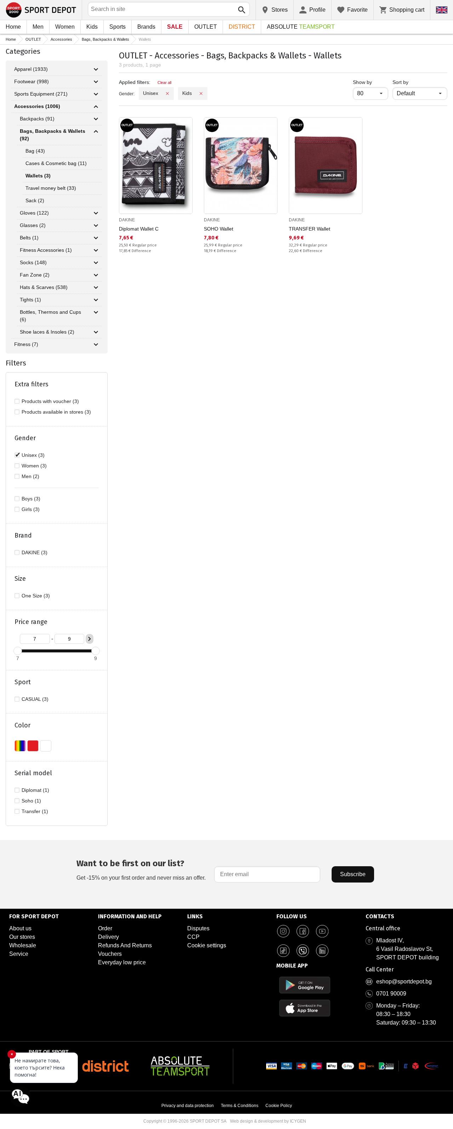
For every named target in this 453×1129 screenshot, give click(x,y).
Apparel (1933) (31, 69)
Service (18, 954)
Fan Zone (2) (35, 275)
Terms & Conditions (239, 1105)
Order (105, 928)
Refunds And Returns (125, 945)
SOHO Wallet (218, 229)
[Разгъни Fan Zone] (96, 275)
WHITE (45, 745)
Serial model (33, 773)
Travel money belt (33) (50, 188)
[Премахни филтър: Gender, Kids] (201, 93)
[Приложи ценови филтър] (89, 639)
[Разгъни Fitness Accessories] (96, 250)
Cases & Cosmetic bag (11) (56, 163)
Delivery (108, 937)
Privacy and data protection (187, 1105)
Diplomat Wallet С (139, 229)
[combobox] (169, 9)
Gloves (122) (34, 213)
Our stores (22, 937)
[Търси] (242, 10)
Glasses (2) (33, 225)
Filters (16, 363)
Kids (92, 27)
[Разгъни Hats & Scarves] (96, 288)
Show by (370, 82)
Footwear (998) (31, 81)
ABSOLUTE (301, 27)
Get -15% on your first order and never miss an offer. (141, 869)
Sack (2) (34, 200)
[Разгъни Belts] (96, 238)
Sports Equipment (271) (41, 94)
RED (33, 745)
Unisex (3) (33, 455)
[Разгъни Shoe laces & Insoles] (96, 332)
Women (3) (34, 466)
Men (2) (30, 476)
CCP (193, 937)
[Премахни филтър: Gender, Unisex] (167, 93)
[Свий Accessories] (96, 107)
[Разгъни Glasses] (96, 226)
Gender (25, 438)
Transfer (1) (35, 811)
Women (65, 27)
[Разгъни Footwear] (96, 82)
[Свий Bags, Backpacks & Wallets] (96, 131)
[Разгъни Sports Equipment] (96, 94)
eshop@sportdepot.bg (404, 981)
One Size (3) (36, 595)
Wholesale (22, 945)
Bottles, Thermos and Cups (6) (50, 315)
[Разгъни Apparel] (96, 69)
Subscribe (353, 874)
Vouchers (110, 954)
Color (22, 725)
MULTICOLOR (20, 745)
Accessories (61, 39)
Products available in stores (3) (56, 412)
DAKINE (127, 219)
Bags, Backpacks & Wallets (105, 39)
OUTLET (205, 27)
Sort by (400, 82)
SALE (175, 27)
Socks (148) (33, 262)
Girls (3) (31, 509)
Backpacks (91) (37, 118)
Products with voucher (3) (50, 401)
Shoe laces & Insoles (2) (47, 332)
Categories (23, 51)
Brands (146, 27)
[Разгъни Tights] (96, 300)
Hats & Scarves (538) (44, 287)
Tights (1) (30, 299)
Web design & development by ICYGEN (268, 1121)
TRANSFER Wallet (309, 229)
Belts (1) (29, 237)
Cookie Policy (278, 1105)
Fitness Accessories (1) (46, 250)
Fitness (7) (26, 344)
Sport (23, 682)
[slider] (17, 651)
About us (20, 928)
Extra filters (31, 384)
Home (13, 27)
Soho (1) (31, 801)
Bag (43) (35, 151)
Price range (31, 622)
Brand (23, 535)
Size (20, 579)
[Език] (441, 10)
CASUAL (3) (35, 699)
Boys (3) (31, 498)
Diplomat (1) (35, 790)
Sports (117, 27)
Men (38, 27)
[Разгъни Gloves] (96, 213)
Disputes (198, 928)
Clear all (164, 82)
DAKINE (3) (34, 552)
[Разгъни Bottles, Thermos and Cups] (96, 312)
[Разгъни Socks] (96, 263)
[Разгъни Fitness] (96, 345)
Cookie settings (206, 945)
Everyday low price (122, 962)
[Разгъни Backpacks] (96, 119)
